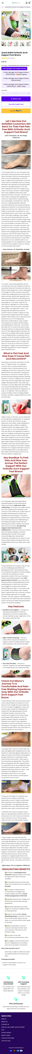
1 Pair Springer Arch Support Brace (14, 68)
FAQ (2, 1030)
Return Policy (5, 1035)
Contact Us (5, 1024)
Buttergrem (21, 1047)
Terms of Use (5, 1041)
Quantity (4, 90)
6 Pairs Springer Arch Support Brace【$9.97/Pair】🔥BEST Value (16, 85)
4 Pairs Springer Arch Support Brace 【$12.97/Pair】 (16, 79)
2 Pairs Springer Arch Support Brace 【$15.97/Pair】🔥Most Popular (16, 73)
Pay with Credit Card (16, 104)
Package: (15, 65)
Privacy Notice (6, 1033)
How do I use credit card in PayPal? (13, 1027)
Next (29, 25)
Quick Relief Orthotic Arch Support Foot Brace (17, 7)
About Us (4, 1022)
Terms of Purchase (7, 1038)
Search (3, 1019)
